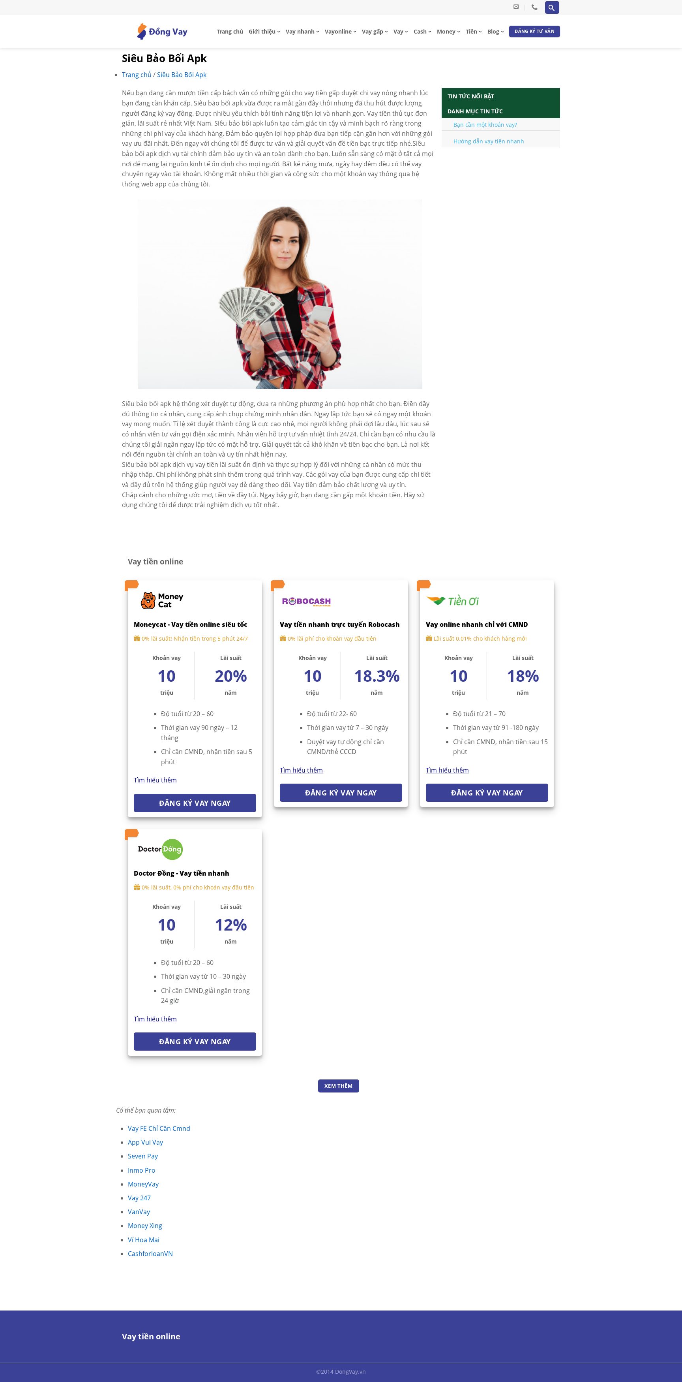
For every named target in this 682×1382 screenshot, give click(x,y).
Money (446, 31)
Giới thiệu (262, 31)
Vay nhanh (300, 31)
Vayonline (338, 31)
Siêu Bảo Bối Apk (181, 74)
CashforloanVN (150, 1253)
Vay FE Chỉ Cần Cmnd (159, 1128)
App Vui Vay (145, 1142)
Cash (420, 31)
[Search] (552, 7)
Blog (493, 31)
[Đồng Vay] (162, 31)
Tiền (471, 31)
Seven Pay (143, 1156)
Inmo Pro (142, 1170)
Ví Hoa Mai (143, 1239)
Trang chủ (230, 31)
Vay (398, 31)
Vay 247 (139, 1198)
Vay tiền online (151, 1336)
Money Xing (145, 1225)
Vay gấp (372, 31)
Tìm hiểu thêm (155, 780)
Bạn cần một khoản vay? (485, 124)
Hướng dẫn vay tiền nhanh (488, 141)
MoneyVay (143, 1184)
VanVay (139, 1211)
